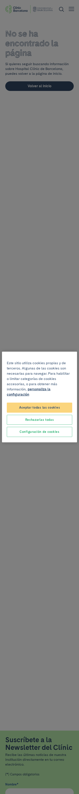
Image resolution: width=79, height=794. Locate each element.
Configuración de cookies (39, 432)
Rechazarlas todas (39, 419)
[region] (39, 397)
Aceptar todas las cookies (39, 407)
